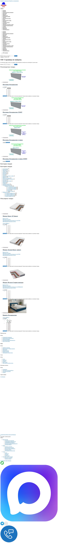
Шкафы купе (5, 15)
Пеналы (8, 190)
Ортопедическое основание (8, 12)
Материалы (5, 349)
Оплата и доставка (8, 457)
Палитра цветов (6, 350)
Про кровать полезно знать (8, 363)
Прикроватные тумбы (7, 20)
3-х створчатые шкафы (11, 188)
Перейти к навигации (4, 0)
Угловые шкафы (10, 191)
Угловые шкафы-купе (9, 196)
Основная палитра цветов (8, 25)
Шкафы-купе (5, 192)
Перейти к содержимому (14, 0)
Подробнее (5, 96)
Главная (4, 10)
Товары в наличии (6, 347)
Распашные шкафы (6, 16)
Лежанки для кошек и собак (8, 24)
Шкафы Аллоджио (8, 186)
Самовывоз (5, 369)
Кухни (4, 19)
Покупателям (5, 439)
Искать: (1, 55)
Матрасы (4, 14)
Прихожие (5, 23)
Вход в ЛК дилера (6, 341)
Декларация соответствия (8, 352)
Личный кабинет (6, 29)
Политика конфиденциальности (9, 340)
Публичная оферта (6, 339)
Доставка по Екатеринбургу (8, 370)
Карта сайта (5, 362)
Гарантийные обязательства (8, 338)
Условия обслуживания (7, 337)
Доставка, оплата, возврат (8, 456)
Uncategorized (5, 168)
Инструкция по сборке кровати (9, 348)
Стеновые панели (6, 22)
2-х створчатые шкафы (11, 187)
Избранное (5, 28)
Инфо (4, 445)
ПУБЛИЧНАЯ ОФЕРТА (10, 442)
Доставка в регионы (7, 371)
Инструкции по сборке (9, 447)
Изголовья (5, 13)
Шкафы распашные (6, 185)
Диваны (4, 17)
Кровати (4, 11)
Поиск (16, 55)
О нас (4, 359)
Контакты (5, 27)
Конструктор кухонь (7, 18)
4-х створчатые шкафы (11, 189)
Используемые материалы (10, 448)
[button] (29, 335)
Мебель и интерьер (6, 177)
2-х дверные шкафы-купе (10, 193)
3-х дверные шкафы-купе (10, 194)
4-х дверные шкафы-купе (10, 195)
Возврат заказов (6, 351)
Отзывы (4, 26)
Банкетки (4, 21)
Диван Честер (5, 170)
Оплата (4, 372)
